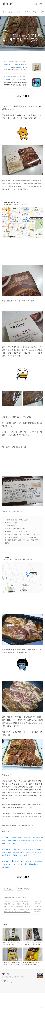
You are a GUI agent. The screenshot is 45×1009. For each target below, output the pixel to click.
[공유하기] (10, 888)
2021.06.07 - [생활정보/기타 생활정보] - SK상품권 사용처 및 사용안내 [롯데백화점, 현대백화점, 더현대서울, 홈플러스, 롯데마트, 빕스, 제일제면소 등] (22, 852)
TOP (40, 1007)
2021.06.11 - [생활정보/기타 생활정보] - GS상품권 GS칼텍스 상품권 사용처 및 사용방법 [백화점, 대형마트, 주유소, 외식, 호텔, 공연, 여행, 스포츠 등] (22, 840)
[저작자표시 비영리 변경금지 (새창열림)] (27, 889)
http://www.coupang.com (13, 61)
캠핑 (10, 12)
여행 (34, 12)
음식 (18, 12)
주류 (26, 12)
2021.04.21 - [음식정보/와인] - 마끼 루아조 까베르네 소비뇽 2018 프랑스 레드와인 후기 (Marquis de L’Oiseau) (22, 864)
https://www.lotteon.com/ (13, 76)
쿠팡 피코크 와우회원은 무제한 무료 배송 (15, 64)
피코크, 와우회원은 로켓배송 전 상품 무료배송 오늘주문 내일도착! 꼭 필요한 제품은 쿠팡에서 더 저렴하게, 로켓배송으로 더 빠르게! (16, 68)
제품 (12, 897)
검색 (36, 4)
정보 (42, 12)
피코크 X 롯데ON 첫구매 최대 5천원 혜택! (16, 79)
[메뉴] (40, 4)
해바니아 (8, 4)
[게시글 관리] (12, 888)
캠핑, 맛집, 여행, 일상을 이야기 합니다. (13, 977)
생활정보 (7, 897)
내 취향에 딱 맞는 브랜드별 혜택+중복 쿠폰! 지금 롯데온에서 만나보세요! (16, 83)
